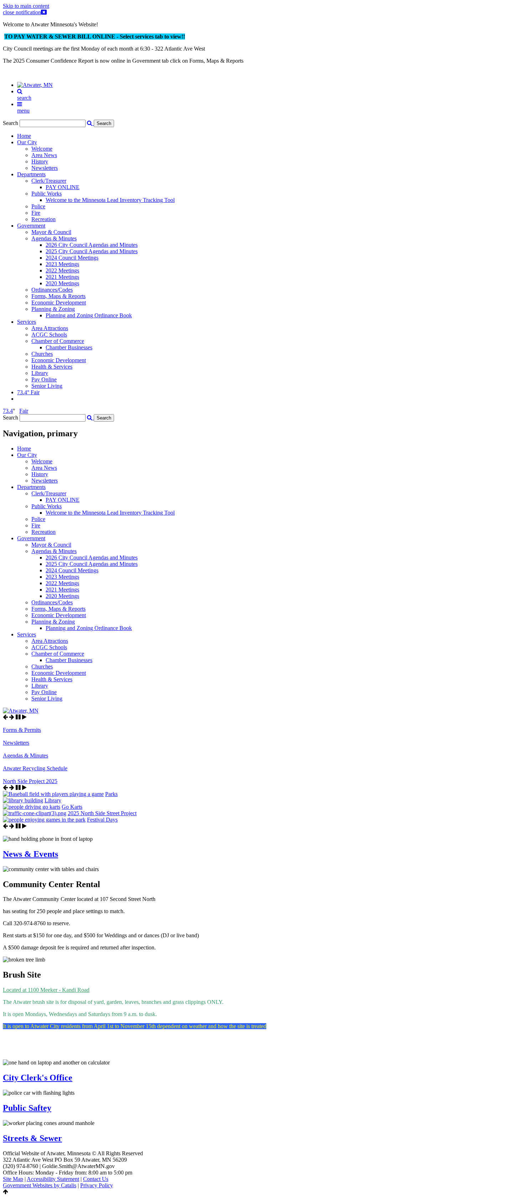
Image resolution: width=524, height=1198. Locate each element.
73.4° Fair (28, 392)
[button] (90, 418)
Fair (23, 411)
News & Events (30, 854)
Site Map (13, 1179)
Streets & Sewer (32, 1138)
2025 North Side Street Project (102, 813)
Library (53, 800)
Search (10, 123)
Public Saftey (27, 1108)
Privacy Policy (96, 1185)
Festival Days (102, 820)
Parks (111, 794)
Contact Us (95, 1179)
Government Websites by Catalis (39, 1185)
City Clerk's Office (37, 1077)
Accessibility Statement (53, 1179)
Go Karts (72, 807)
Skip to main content (26, 6)
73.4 (8, 411)
